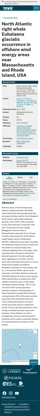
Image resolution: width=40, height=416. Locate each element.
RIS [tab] (31, 177)
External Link (22, 157)
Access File (21, 160)
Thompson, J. (21, 100)
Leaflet (14, 361)
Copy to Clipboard (10, 199)
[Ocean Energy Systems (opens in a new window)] (10, 384)
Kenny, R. (22, 104)
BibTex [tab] (20, 177)
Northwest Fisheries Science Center (26, 129)
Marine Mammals (23, 141)
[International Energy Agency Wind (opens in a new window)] (21, 384)
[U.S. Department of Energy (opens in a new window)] (11, 371)
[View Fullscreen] (35, 331)
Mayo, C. (30, 104)
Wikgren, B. (21, 102)
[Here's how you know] (20, 2)
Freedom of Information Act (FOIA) (16, 409)
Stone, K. (27, 98)
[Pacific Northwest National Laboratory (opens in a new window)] (29, 371)
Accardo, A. (31, 100)
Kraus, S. (20, 106)
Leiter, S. (20, 98)
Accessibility (23, 404)
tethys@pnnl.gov (9, 397)
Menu (36, 8)
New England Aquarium (26, 131)
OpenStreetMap (24, 361)
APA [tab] (9, 177)
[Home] (8, 8)
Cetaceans (21, 143)
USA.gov (7, 412)
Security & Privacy (8, 404)
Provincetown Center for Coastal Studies (26, 134)
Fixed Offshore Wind (25, 138)
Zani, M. (29, 102)
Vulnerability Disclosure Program (16, 407)
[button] (20, 345)
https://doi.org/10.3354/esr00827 (15, 195)
